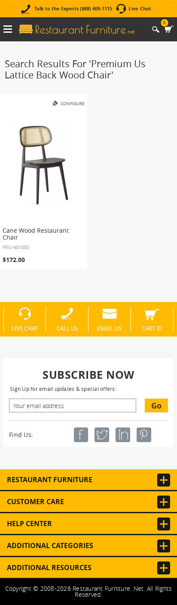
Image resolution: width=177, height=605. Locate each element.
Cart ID (152, 327)
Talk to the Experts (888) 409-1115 (73, 8)
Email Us (109, 327)
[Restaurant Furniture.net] (76, 29)
